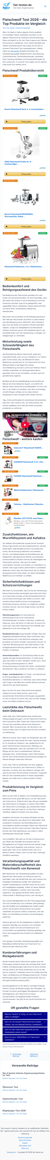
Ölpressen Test (10, 1087)
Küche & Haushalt (23, 28)
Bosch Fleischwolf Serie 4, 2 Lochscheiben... (25, 109)
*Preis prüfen (26, 122)
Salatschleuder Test (13, 1098)
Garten (25, 1143)
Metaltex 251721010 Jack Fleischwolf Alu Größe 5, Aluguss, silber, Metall (29, 518)
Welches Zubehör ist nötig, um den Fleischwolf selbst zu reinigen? (23, 1015)
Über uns (25, 1148)
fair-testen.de (22, 5)
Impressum (11, 1152)
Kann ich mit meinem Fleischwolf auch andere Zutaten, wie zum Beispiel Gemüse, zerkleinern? (23, 1023)
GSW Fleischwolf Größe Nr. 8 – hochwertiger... (18, 163)
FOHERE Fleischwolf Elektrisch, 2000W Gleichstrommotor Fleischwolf (29, 476)
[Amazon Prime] (42, 115)
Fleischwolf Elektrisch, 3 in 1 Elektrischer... (24, 266)
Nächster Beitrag (34, 1055)
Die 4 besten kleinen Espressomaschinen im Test (24, 1074)
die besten (15, 51)
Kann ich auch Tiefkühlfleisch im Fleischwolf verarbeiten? (22, 1038)
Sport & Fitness (25, 1140)
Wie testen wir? (25, 1146)
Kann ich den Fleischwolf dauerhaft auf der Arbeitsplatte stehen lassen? (21, 1030)
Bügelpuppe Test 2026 (14, 1110)
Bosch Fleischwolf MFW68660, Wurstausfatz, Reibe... (19, 215)
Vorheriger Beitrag (15, 1055)
